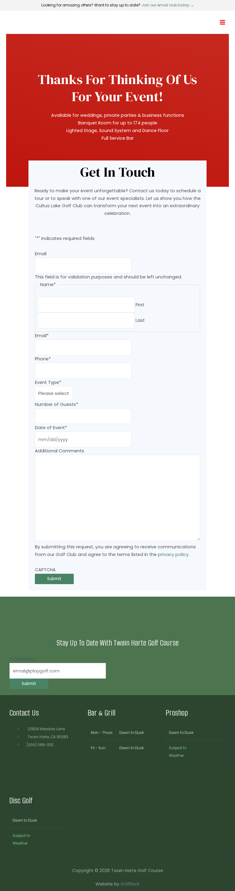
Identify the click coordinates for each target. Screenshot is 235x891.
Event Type (48, 382)
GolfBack (130, 884)
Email (41, 254)
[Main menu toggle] (222, 22)
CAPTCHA (45, 570)
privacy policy (173, 554)
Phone (43, 359)
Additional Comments (59, 451)
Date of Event (51, 428)
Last (140, 320)
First (140, 305)
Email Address (22, 659)
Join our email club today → (167, 5)
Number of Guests (56, 404)
